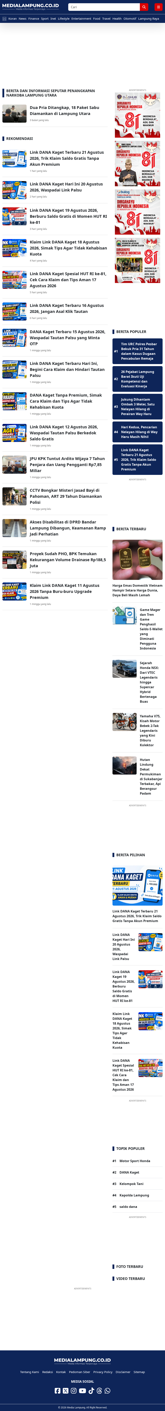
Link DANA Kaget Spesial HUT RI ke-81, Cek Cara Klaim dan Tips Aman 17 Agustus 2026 (68, 279)
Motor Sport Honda (135, 1161)
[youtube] (82, 1391)
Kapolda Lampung (134, 1195)
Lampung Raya (148, 18)
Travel (106, 18)
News (22, 18)
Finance (33, 18)
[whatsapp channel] (107, 1391)
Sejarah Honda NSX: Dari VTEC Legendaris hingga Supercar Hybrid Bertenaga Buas (149, 682)
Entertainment (81, 18)
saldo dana (128, 1206)
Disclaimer (123, 1372)
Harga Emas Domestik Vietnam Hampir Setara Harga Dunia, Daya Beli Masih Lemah (137, 590)
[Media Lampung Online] (4, 18)
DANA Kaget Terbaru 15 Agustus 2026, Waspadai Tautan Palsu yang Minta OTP (67, 337)
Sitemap (139, 1372)
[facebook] (57, 1391)
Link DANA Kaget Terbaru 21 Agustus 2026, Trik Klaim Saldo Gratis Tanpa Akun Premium (67, 158)
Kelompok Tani (131, 1184)
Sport (44, 18)
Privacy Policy (102, 1372)
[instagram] (73, 1391)
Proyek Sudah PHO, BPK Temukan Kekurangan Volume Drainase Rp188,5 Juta (68, 559)
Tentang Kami (29, 1372)
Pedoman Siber (79, 1372)
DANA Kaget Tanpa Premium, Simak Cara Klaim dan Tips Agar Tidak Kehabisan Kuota (66, 401)
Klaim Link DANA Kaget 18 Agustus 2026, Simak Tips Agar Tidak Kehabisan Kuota (68, 248)
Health (117, 18)
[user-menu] (159, 7)
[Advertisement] (82, 54)
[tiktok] (91, 1391)
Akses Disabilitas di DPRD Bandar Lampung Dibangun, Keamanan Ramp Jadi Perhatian (68, 528)
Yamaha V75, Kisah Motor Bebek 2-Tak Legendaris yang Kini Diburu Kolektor (150, 730)
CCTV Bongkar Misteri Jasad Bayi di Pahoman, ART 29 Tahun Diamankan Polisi (66, 496)
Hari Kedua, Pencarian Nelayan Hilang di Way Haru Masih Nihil (139, 432)
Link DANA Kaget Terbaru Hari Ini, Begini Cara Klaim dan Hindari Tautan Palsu (67, 369)
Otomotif (130, 18)
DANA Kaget (129, 1172)
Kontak (61, 1372)
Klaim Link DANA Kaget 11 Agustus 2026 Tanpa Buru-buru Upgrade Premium (64, 591)
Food (96, 18)
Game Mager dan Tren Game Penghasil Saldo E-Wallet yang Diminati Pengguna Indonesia (151, 629)
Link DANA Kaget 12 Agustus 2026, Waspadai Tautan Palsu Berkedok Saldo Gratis (64, 433)
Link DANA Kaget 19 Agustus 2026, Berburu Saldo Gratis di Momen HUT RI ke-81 (68, 216)
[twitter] (65, 1391)
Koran (12, 18)
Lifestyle (63, 18)
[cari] (144, 7)
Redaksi (47, 1372)
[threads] (99, 1391)
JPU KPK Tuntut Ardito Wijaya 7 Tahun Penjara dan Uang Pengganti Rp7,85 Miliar (67, 464)
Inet (53, 18)
